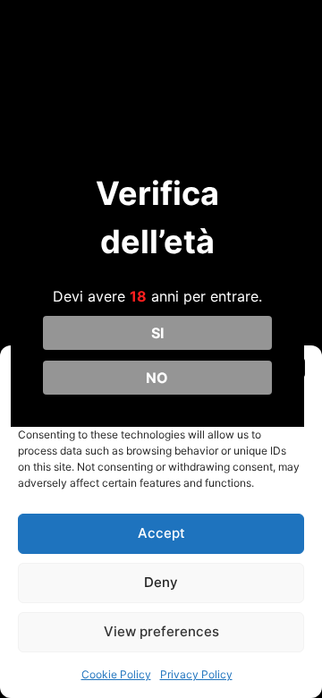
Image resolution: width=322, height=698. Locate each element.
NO (157, 378)
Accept (161, 532)
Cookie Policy (116, 674)
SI (157, 333)
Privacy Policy (196, 674)
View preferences (161, 631)
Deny (161, 582)
